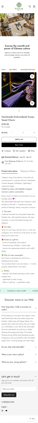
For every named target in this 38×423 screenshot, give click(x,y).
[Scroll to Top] (34, 412)
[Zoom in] (32, 103)
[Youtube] (6, 410)
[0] (34, 6)
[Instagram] (2, 410)
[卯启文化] (19, 6)
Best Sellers (13, 69)
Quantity (4, 132)
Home (3, 69)
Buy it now (19, 145)
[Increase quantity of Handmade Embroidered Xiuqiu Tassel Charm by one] (34, 132)
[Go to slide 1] (17, 33)
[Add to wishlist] (32, 76)
